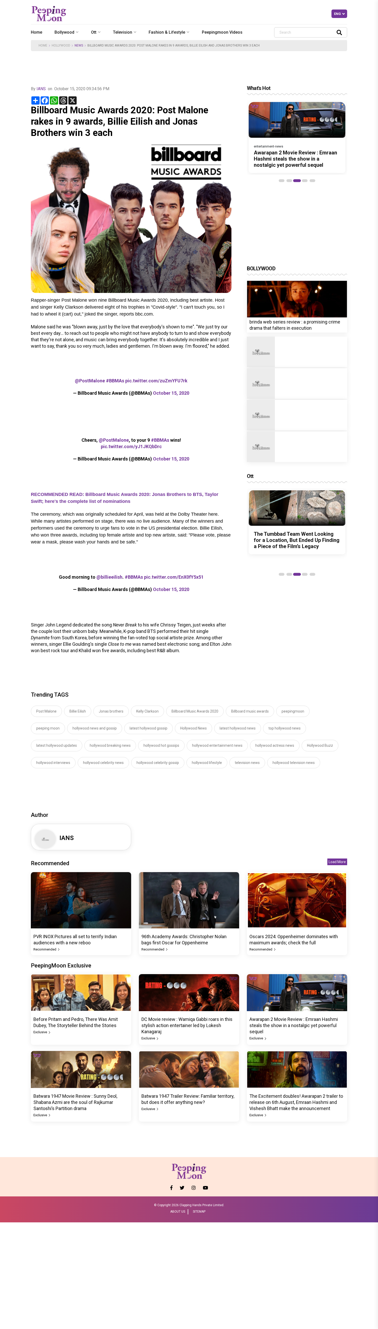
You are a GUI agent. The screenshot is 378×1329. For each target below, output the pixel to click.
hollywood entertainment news (217, 745)
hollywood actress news (274, 745)
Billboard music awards (250, 711)
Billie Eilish (77, 711)
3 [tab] (297, 180)
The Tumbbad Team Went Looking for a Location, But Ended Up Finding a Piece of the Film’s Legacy (296, 540)
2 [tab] (289, 180)
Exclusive (40, 1032)
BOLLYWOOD (261, 268)
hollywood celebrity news (103, 763)
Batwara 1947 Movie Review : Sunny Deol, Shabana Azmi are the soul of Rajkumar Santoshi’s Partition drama (75, 1102)
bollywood (64, 32)
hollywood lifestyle (207, 763)
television (122, 32)
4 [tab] (304, 180)
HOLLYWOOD (61, 45)
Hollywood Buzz (320, 745)
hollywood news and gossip (95, 728)
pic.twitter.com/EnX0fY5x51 (174, 577)
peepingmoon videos (222, 32)
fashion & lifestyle (167, 32)
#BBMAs (115, 380)
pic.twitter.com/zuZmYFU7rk (156, 380)
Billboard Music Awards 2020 (195, 711)
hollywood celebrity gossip (158, 763)
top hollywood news (284, 728)
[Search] (339, 32)
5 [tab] (312, 180)
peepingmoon (293, 711)
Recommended (45, 949)
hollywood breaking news (110, 745)
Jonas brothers (111, 711)
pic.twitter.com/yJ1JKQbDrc (131, 446)
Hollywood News (193, 728)
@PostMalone (90, 380)
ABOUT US (177, 1211)
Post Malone (46, 711)
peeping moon (48, 728)
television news (247, 763)
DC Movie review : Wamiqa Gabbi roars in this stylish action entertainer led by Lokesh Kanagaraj (186, 1025)
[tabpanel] (297, 137)
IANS (41, 88)
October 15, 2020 (171, 393)
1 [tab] (281, 180)
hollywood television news (294, 763)
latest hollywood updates (56, 745)
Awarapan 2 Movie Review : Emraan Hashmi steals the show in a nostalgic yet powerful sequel (295, 159)
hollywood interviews (53, 763)
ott (93, 32)
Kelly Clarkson (147, 711)
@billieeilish (109, 577)
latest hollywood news (238, 728)
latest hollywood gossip (148, 728)
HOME (43, 45)
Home (36, 32)
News (79, 45)
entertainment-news (268, 146)
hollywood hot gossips (161, 745)
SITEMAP (199, 1211)
